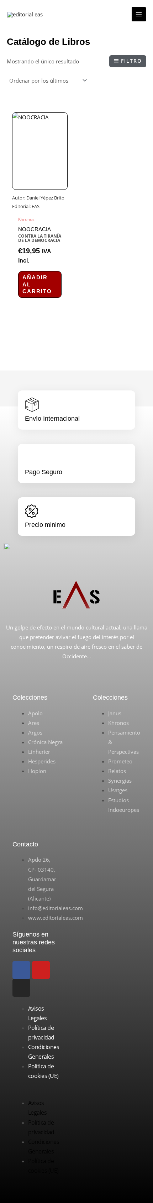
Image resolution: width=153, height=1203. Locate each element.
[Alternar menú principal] (139, 14)
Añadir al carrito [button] (37, 284)
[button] (36, 1093)
